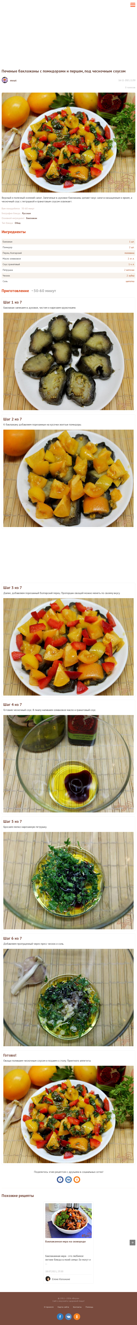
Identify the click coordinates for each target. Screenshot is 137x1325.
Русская (26, 213)
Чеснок (6, 275)
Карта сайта (63, 1307)
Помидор (7, 247)
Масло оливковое (12, 258)
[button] (132, 4)
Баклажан (31, 218)
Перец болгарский (12, 252)
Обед (17, 222)
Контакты (77, 1307)
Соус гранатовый (11, 264)
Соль (5, 281)
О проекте (49, 1307)
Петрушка (8, 269)
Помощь (89, 1307)
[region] (68, 36)
